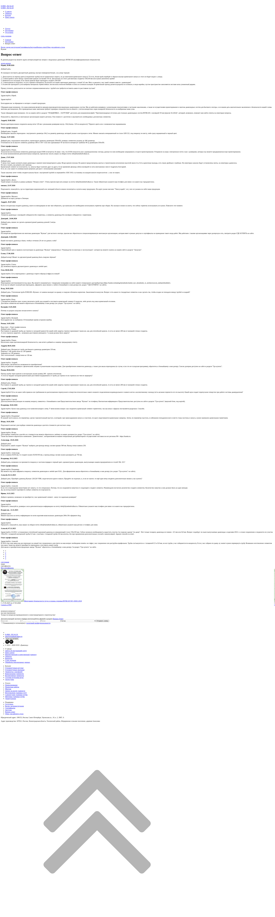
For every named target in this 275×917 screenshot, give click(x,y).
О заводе (8, 11)
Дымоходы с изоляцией (13, 672)
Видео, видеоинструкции (14, 706)
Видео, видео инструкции (10, 47)
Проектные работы (12, 687)
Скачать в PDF (6, 605)
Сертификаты (25, 47)
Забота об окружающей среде (16, 651)
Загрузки (33, 47)
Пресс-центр (9, 17)
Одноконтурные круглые (14, 668)
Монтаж (8, 689)
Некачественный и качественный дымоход (21, 655)
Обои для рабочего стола (56, 47)
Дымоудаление (10, 698)
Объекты (8, 13)
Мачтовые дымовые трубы (15, 697)
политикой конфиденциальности (38, 623)
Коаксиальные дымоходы (14, 674)
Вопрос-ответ (42, 47)
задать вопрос (6, 63)
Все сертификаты (7, 568)
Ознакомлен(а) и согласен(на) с (26, 623)
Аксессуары (9, 679)
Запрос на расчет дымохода (15, 691)
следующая (5, 562)
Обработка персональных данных (17, 662)
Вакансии (8, 658)
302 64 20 (7, 6)
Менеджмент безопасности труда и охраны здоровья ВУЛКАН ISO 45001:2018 (53, 601)
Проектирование (11, 685)
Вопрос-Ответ (58, 619)
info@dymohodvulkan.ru (13, 636)
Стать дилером (10, 660)
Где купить (9, 32)
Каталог (8, 15)
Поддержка (9, 30)
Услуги (7, 29)
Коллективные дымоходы (14, 676)
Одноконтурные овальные (14, 670)
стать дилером (6, 36)
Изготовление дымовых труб (16, 693)
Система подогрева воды (14, 677)
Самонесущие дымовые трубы (16, 695)
